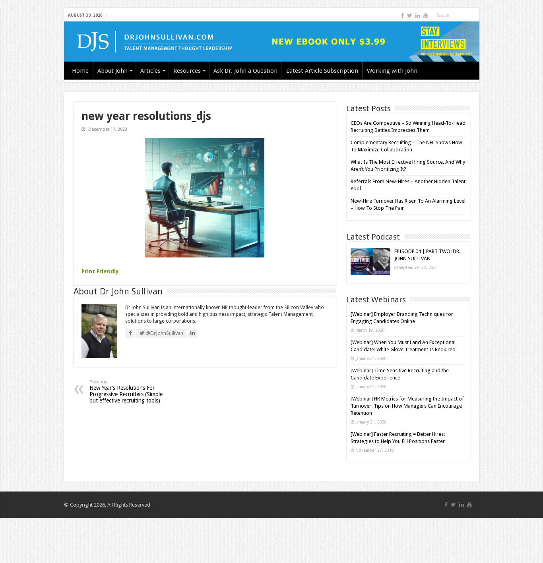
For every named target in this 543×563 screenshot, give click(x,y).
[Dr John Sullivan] (271, 41)
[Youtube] (426, 15)
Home (80, 70)
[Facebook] (402, 15)
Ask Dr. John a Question (245, 70)
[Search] (473, 15)
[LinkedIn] (418, 15)
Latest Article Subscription (322, 70)
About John (112, 70)
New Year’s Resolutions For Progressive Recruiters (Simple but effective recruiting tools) (126, 391)
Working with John (392, 70)
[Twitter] (409, 15)
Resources (187, 70)
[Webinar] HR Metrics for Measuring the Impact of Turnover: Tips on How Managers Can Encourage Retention (407, 406)
